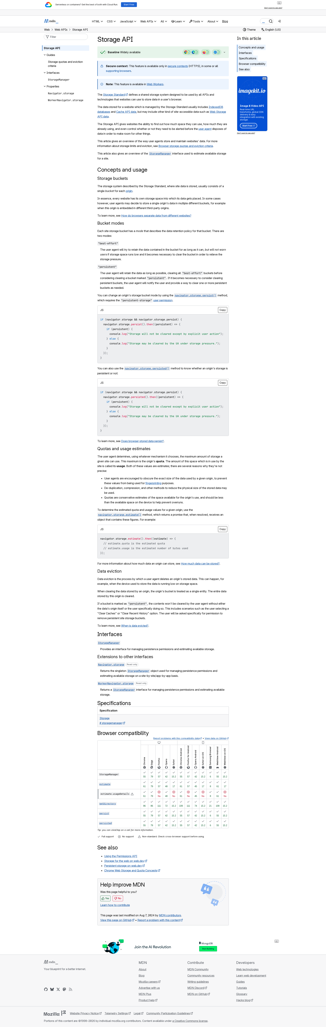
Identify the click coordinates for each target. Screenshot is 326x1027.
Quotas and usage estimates (123, 448)
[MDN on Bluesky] (52, 989)
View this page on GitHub (115, 920)
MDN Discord (195, 988)
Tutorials (241, 988)
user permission (162, 300)
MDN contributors (170, 915)
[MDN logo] (51, 962)
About (142, 969)
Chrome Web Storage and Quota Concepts (130, 870)
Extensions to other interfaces (125, 656)
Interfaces (245, 53)
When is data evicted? (134, 625)
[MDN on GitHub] (46, 989)
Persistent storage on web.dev (123, 865)
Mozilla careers (148, 981)
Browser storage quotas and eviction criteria (185, 146)
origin (129, 191)
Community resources (200, 975)
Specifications (247, 58)
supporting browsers (118, 71)
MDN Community (198, 969)
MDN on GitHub (197, 994)
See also (244, 69)
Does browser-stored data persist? (142, 441)
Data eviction (109, 571)
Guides (240, 981)
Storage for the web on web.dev (124, 861)
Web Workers (155, 84)
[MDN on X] (58, 989)
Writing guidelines (198, 981)
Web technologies (247, 969)
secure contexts (178, 66)
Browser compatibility (252, 64)
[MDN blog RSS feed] (70, 989)
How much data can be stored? (200, 563)
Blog (225, 21)
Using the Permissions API (120, 856)
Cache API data (126, 111)
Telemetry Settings (116, 1013)
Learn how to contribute (115, 905)
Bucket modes (110, 223)
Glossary (241, 994)
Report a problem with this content (158, 920)
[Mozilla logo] (55, 1013)
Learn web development (251, 975)
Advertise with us (149, 988)
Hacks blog (243, 1000)
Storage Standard (114, 94)
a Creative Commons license (190, 1021)
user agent (205, 129)
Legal (137, 1013)
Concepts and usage (251, 47)
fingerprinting (153, 483)
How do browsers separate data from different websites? (156, 215)
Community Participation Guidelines (168, 1013)
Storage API (52, 48)
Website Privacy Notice (84, 1013)
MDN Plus (145, 994)
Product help (147, 1000)
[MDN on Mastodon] (64, 989)
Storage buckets (112, 178)
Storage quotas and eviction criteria (65, 64)
